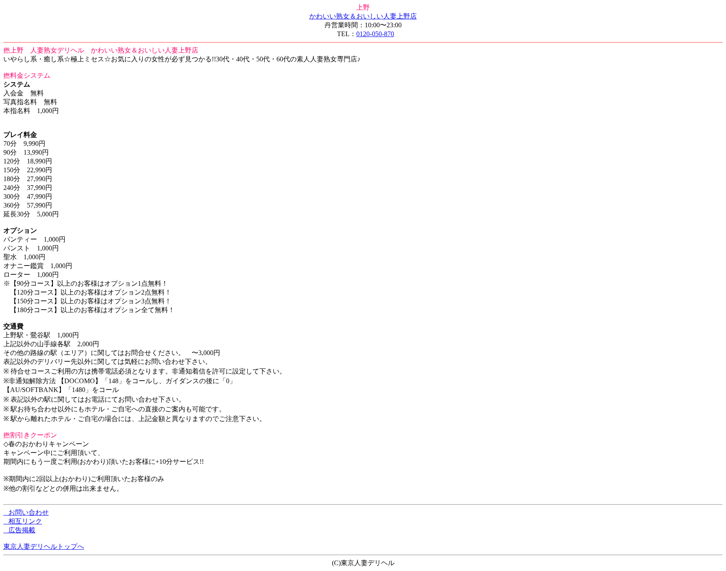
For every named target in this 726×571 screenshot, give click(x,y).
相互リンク (22, 521)
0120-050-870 (375, 33)
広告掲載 (19, 530)
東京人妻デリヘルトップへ (43, 546)
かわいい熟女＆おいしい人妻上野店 (363, 16)
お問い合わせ (26, 512)
